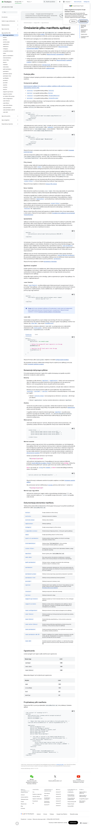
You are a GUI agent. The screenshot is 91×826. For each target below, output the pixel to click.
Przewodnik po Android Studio (71, 795)
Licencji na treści (60, 764)
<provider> (30, 98)
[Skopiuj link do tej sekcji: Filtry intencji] (33, 162)
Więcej (28, 1)
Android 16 (58, 794)
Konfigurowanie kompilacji (62, 359)
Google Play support (83, 798)
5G (33, 803)
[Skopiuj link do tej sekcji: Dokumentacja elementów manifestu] (55, 503)
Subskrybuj (73, 822)
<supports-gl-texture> (31, 598)
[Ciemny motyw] (72, 111)
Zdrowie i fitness (36, 796)
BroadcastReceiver (54, 95)
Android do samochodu (47, 802)
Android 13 (58, 801)
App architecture (7, 7)
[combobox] (50, 1)
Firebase (52, 814)
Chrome (45, 814)
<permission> (57, 258)
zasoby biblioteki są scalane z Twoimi (41, 463)
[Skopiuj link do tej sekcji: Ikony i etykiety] (34, 188)
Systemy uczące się (37, 794)
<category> (28, 527)
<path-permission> (30, 562)
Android (23, 794)
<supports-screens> (30, 604)
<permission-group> (30, 574)
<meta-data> (28, 557)
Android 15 (58, 796)
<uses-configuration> (31, 610)
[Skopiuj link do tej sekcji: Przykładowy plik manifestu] (47, 702)
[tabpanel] (49, 346)
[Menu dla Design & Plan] (23, 1)
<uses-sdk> (28, 641)
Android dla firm (24, 797)
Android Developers (28, 22)
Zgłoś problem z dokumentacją (83, 796)
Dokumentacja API (72, 801)
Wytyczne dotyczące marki (39, 819)
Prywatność (35, 801)
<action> (27, 512)
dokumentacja (71, 407)
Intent (39, 167)
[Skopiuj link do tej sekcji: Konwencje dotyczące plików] (49, 370)
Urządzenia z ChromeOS (47, 798)
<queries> (28, 585)
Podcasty (23, 808)
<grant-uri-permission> (31, 538)
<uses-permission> (67, 245)
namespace (50, 127)
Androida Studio (46, 65)
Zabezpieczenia (24, 799)
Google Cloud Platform (62, 814)
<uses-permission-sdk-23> (32, 634)
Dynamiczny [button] (29, 334)
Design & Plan (18, 1)
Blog (22, 806)
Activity (51, 90)
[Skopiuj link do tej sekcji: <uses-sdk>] (31, 317)
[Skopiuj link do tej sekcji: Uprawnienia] (33, 219)
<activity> (30, 90)
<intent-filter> (28, 181)
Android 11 (58, 805)
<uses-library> (29, 619)
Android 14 (58, 798)
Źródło (22, 801)
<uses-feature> (29, 614)
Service (50, 93)
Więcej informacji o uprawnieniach (55, 54)
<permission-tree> (30, 577)
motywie (50, 485)
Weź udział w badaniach (82, 801)
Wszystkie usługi (74, 814)
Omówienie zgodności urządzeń (36, 364)
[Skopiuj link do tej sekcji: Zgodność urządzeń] (38, 266)
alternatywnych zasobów (33, 453)
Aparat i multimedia (37, 798)
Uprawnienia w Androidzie (50, 261)
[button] (8, 21)
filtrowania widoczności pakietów (50, 587)
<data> (27, 534)
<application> (40, 199)
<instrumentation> (30, 543)
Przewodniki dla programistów (71, 799)
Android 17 (58, 792)
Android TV (46, 804)
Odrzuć (73, 21)
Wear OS (46, 795)
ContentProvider (53, 98)
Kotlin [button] (36, 334)
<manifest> (45, 380)
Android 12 (58, 803)
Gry (33, 792)
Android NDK (71, 806)
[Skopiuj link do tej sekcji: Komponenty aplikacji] (39, 83)
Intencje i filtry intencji (51, 184)
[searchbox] (9, 12)
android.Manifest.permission (66, 255)
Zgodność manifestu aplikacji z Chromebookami (49, 311)
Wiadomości (24, 804)
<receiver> (30, 95)
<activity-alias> (39, 396)
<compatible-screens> (31, 531)
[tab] (28, 334)
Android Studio (78, 1)
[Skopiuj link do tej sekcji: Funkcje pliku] (35, 74)
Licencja (29, 819)
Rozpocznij (83, 21)
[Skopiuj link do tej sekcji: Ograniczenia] (36, 651)
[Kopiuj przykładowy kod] (74, 111)
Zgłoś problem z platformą (83, 792)
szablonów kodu (50, 68)
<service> (29, 93)
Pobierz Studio (71, 804)
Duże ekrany (47, 793)
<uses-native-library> (31, 624)
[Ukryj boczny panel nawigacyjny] (17, 823)
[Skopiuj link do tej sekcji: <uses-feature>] (34, 282)
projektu (42, 34)
